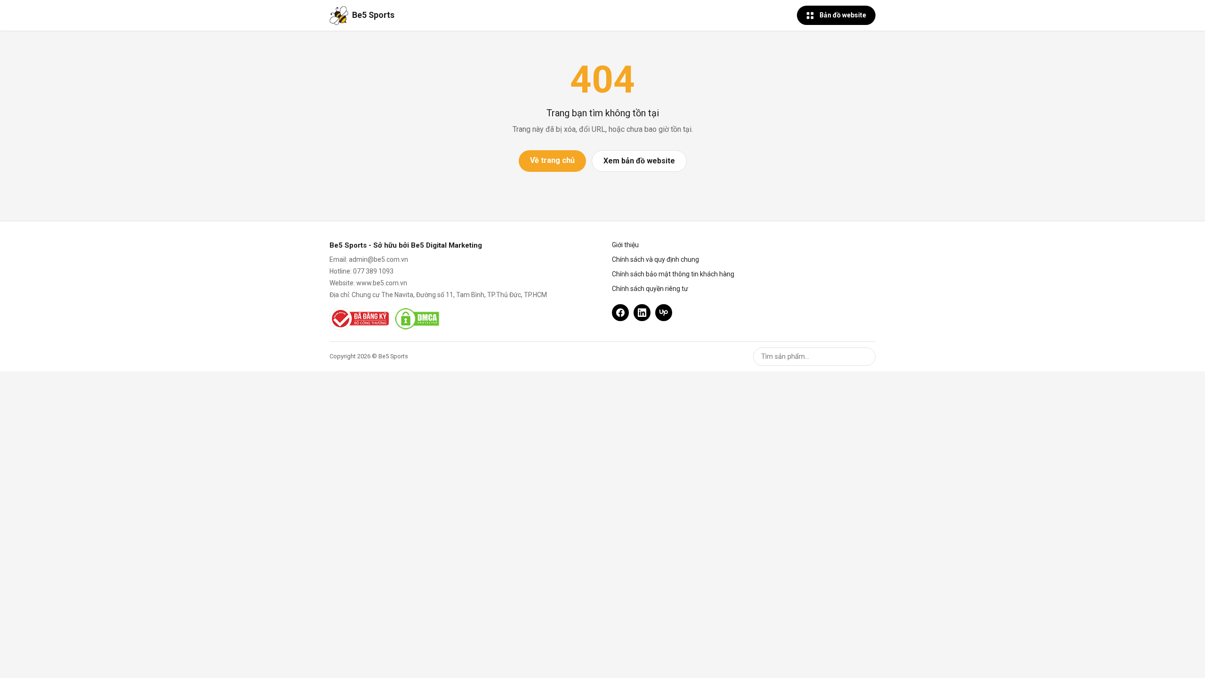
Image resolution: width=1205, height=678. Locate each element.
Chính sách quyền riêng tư (650, 288)
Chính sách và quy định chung (655, 259)
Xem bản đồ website (639, 160)
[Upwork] (663, 312)
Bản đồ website (842, 15)
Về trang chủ (552, 160)
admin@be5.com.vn (378, 259)
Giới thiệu (625, 245)
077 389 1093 (373, 271)
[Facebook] (620, 312)
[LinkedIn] (642, 312)
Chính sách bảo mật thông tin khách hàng (673, 274)
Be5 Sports (373, 15)
